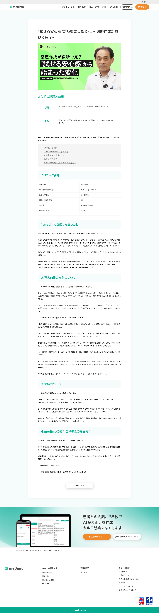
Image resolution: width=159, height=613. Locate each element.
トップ (12, 550)
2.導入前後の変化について (55, 155)
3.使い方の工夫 (51, 159)
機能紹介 (82, 7)
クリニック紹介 (51, 148)
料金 (104, 7)
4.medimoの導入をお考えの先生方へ (60, 163)
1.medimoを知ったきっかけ (56, 152)
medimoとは (68, 7)
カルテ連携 (94, 7)
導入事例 (114, 7)
